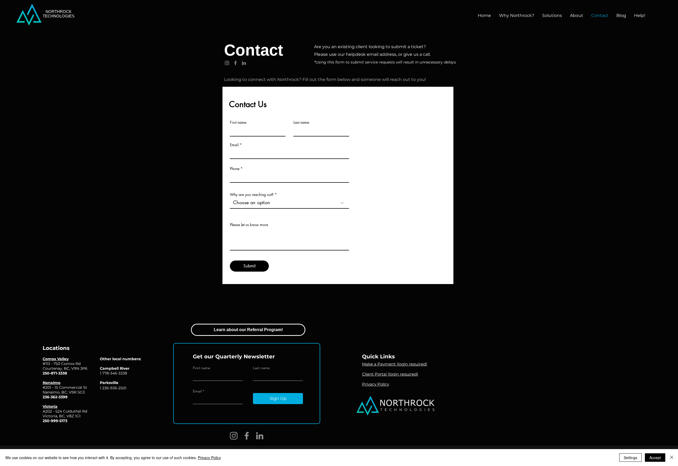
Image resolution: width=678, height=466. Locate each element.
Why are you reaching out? (252, 195)
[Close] (671, 457)
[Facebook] (235, 63)
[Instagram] (227, 63)
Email (234, 145)
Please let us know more (249, 225)
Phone (234, 169)
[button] (552, 15)
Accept (655, 457)
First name (238, 122)
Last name (301, 122)
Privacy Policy (209, 457)
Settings (630, 457)
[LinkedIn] (244, 63)
